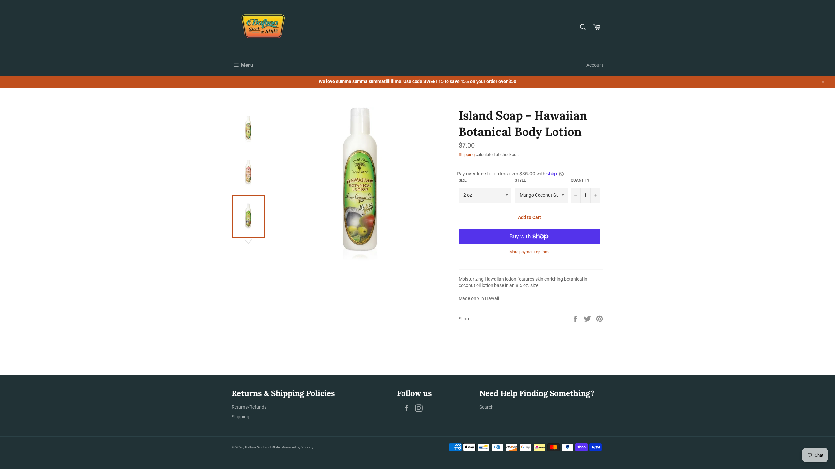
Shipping (467, 154)
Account (594, 65)
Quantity (580, 180)
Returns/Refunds (249, 407)
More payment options (529, 252)
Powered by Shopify (297, 447)
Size (463, 180)
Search (486, 407)
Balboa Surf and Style (262, 447)
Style (520, 180)
